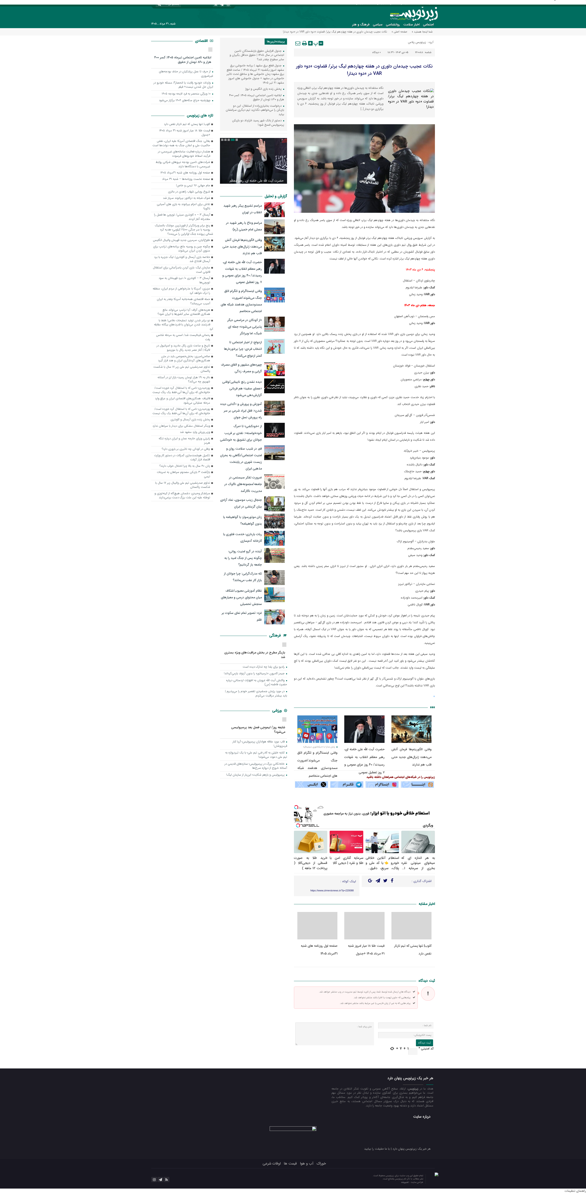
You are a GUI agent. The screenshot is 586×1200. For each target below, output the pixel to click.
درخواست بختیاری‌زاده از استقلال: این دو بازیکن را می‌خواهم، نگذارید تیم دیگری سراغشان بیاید (255, 110)
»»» (432, 707)
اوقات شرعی (272, 1163)
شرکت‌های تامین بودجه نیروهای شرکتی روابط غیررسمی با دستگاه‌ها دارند (183, 164)
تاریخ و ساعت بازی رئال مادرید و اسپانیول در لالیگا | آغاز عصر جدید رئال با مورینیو (183, 348)
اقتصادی (202, 41)
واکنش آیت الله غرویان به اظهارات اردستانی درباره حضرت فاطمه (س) (256, 682)
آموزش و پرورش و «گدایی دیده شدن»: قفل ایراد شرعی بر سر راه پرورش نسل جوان (241, 411)
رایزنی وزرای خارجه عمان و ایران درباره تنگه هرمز (184, 441)
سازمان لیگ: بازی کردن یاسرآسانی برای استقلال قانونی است (181, 270)
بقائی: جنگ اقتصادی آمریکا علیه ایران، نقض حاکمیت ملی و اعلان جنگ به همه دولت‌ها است (181, 143)
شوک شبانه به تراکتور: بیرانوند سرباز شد (186, 198)
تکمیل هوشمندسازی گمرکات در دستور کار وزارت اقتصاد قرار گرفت (182, 457)
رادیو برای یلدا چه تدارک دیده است (264, 667)
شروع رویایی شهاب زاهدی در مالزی (189, 192)
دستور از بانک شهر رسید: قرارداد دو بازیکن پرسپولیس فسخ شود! (258, 123)
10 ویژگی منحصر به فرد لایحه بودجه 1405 (187, 94)
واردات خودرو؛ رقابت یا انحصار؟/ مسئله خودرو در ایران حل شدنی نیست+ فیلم (183, 85)
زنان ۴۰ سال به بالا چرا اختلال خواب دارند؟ (185, 466)
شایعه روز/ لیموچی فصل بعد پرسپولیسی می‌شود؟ (258, 729)
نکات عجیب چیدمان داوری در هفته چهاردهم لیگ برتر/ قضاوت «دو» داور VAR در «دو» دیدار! (364, 70)
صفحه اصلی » (399, 32)
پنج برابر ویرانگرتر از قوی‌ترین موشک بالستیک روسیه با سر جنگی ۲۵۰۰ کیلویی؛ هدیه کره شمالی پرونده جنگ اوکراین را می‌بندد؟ (184, 230)
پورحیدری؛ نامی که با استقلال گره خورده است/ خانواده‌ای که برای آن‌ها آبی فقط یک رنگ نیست (181, 390)
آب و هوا (306, 1163)
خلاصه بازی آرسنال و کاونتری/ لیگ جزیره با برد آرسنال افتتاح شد (182, 259)
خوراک (321, 1163)
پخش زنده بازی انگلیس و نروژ (263, 89)
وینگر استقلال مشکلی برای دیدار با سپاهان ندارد (181, 426)
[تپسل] (296, 807)
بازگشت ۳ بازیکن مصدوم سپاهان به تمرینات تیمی (183, 474)
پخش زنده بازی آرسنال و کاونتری (190, 420)
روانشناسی (393, 24)
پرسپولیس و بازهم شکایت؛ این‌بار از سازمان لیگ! (255, 775)
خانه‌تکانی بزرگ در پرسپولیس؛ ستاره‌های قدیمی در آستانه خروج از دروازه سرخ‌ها (256, 766)
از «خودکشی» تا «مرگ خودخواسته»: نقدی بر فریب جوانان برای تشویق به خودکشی (241, 433)
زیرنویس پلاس (417, 42)
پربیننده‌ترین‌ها (276, 41)
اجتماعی (428, 24)
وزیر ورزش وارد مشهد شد (195, 432)
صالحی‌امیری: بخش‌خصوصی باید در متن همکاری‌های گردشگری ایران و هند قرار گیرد (184, 358)
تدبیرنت (405, 1182)
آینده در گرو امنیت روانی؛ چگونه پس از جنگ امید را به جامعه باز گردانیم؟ (243, 558)
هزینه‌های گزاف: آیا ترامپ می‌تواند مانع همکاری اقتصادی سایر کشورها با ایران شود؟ (184, 312)
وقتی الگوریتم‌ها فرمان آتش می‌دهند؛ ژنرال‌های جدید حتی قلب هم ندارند (411, 757)
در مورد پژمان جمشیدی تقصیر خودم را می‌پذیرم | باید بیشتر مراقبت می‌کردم (256, 693)
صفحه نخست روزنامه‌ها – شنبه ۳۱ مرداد (186, 179)
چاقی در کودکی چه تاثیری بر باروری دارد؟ (186, 449)
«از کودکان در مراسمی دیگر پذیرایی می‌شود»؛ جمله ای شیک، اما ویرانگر (244, 327)
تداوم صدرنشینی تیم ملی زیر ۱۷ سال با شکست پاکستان (181, 369)
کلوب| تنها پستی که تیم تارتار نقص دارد (187, 124)
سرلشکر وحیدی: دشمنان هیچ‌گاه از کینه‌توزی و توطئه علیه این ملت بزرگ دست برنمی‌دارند (182, 495)
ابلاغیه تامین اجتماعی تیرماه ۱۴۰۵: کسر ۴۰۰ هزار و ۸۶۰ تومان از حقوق (256, 97)
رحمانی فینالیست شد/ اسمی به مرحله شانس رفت (183, 337)
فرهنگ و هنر (360, 24)
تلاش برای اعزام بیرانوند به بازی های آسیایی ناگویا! (183, 206)
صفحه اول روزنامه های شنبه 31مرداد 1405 (185, 173)
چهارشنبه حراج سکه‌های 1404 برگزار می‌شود (185, 100)
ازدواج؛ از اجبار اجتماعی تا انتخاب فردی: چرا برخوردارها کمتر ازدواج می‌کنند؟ (243, 349)
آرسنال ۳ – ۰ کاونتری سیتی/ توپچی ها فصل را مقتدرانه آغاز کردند (182, 217)
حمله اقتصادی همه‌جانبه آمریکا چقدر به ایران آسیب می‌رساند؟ (183, 301)
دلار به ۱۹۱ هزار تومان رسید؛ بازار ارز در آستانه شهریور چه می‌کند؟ (183, 379)
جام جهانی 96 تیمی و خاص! (193, 185)
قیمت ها (290, 1163)
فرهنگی (275, 635)
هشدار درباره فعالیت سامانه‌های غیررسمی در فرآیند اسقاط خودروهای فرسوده (184, 154)
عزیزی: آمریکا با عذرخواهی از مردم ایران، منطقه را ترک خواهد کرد (181, 291)
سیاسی (378, 24)
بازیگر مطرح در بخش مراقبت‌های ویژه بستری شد (254, 654)
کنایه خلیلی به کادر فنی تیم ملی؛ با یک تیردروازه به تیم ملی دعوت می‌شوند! (256, 755)
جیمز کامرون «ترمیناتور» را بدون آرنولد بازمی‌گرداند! (254, 673)
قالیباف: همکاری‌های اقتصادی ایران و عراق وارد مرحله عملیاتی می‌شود (182, 400)
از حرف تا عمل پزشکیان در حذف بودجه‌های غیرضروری (186, 74)
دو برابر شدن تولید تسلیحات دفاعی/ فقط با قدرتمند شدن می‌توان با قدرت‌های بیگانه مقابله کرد (183, 324)
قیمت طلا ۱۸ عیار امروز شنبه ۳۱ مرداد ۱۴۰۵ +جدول (184, 133)
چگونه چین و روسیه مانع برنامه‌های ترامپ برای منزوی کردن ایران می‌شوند (181, 249)
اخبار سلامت (411, 24)
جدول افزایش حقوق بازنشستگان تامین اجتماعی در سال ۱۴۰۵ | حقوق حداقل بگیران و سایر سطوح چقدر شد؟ (257, 55)
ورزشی (277, 710)
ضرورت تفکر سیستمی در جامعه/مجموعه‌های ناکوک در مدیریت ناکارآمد (243, 484)
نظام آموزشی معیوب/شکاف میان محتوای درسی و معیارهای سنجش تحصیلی (241, 597)
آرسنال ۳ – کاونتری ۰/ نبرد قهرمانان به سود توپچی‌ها (184, 280)
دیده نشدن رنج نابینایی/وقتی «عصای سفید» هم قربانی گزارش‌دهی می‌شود (242, 388)
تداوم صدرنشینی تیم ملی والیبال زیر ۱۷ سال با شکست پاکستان (182, 485)
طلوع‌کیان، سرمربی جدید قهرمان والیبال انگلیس (181, 240)
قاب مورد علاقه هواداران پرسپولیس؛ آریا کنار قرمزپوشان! (260, 744)
